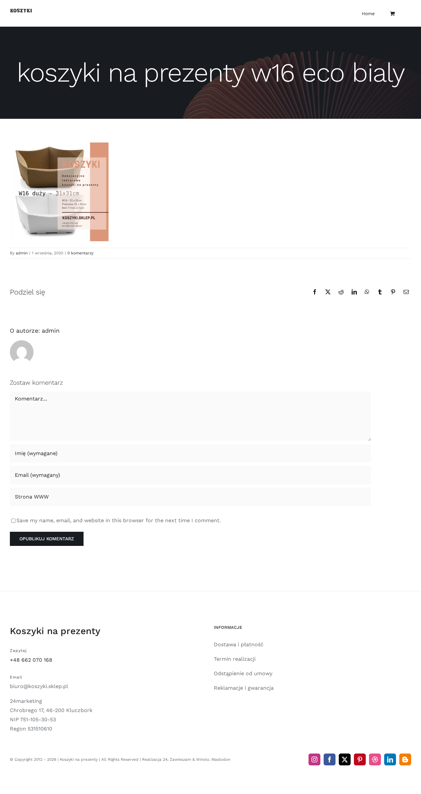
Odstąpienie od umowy (243, 673)
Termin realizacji (235, 659)
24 (165, 759)
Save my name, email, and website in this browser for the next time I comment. (118, 520)
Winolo (202, 759)
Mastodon (220, 759)
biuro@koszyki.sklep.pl (39, 686)
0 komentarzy (80, 253)
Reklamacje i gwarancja (244, 688)
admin (22, 253)
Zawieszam (180, 759)
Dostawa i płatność (238, 644)
